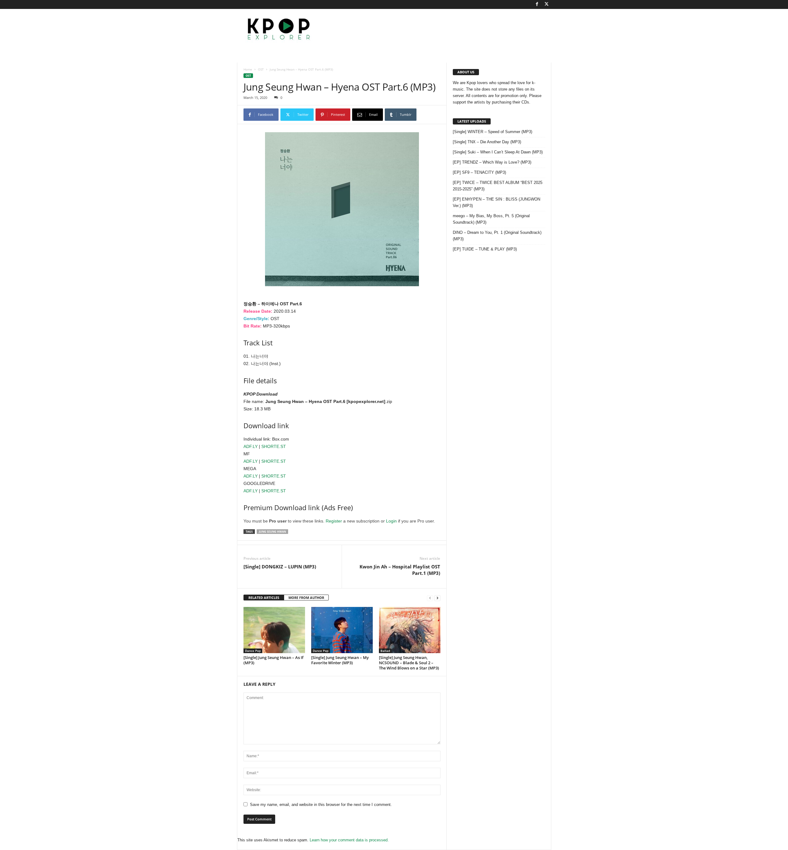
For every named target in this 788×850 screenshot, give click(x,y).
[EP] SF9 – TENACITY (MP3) (479, 172)
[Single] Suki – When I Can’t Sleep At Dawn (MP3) (498, 152)
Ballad (385, 651)
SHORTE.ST (273, 446)
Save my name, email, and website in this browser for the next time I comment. (321, 804)
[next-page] (437, 598)
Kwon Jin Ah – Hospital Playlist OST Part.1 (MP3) (400, 569)
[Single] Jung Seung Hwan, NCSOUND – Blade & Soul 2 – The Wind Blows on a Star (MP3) (409, 663)
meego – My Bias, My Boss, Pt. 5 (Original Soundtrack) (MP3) (491, 219)
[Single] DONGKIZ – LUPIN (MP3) (279, 566)
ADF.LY (250, 446)
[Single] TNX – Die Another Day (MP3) (487, 142)
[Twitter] (546, 4)
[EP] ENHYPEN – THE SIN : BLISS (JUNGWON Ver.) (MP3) (496, 202)
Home (247, 69)
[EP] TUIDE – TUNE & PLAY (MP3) (485, 249)
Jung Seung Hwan (272, 532)
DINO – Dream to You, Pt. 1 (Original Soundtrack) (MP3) (497, 235)
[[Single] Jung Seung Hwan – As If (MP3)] (274, 630)
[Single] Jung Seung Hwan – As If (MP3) (273, 660)
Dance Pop (253, 651)
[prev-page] (430, 598)
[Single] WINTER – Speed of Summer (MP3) (492, 131)
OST (261, 69)
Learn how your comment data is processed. (349, 840)
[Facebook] (537, 4)
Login (391, 521)
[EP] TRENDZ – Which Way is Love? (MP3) (492, 162)
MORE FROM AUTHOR (306, 597)
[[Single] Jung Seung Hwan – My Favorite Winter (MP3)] (342, 630)
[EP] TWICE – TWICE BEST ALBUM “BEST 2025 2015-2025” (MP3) (497, 185)
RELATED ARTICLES (263, 597)
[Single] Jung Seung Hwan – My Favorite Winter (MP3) (340, 660)
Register (334, 521)
